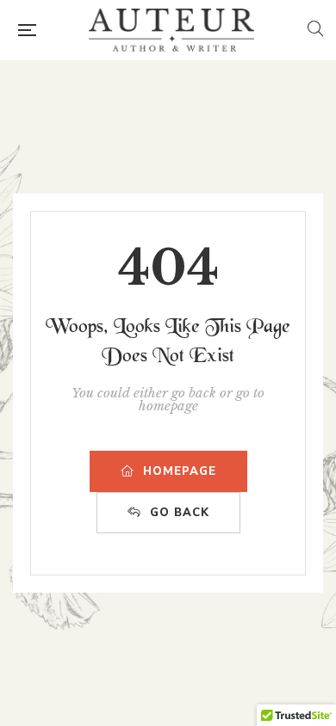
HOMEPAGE (179, 471)
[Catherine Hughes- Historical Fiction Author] (171, 30)
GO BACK (179, 512)
